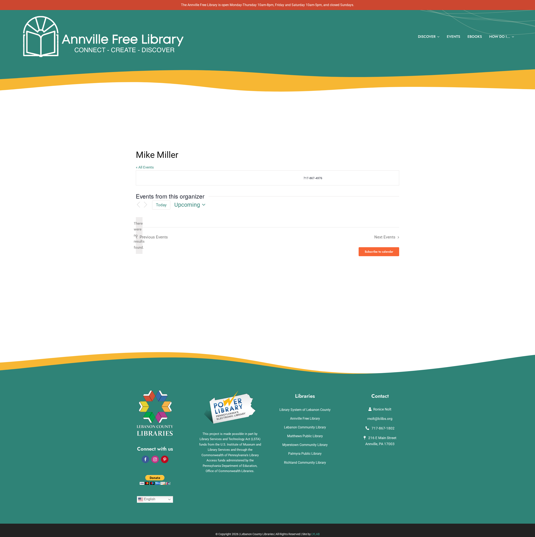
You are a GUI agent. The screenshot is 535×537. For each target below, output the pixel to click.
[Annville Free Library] (103, 16)
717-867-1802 (383, 428)
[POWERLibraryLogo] (230, 392)
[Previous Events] (138, 204)
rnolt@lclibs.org (379, 419)
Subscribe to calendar (379, 251)
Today (161, 205)
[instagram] (155, 459)
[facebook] (145, 459)
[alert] (139, 235)
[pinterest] (164, 459)
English (149, 499)
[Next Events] (145, 204)
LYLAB (315, 534)
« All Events (145, 167)
